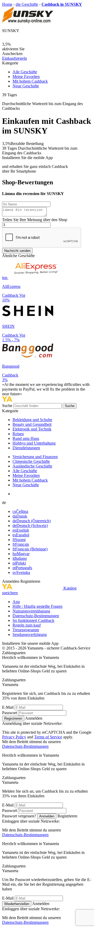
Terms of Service (48, 737)
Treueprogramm (26, 630)
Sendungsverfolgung (30, 634)
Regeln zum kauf (27, 625)
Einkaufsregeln (14, 58)
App (16, 601)
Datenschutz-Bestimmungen (36, 616)
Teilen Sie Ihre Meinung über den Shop (34, 219)
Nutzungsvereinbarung (31, 611)
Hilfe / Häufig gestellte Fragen (37, 606)
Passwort (9, 713)
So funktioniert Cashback (33, 620)
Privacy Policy (14, 737)
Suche (7, 405)
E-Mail (8, 707)
